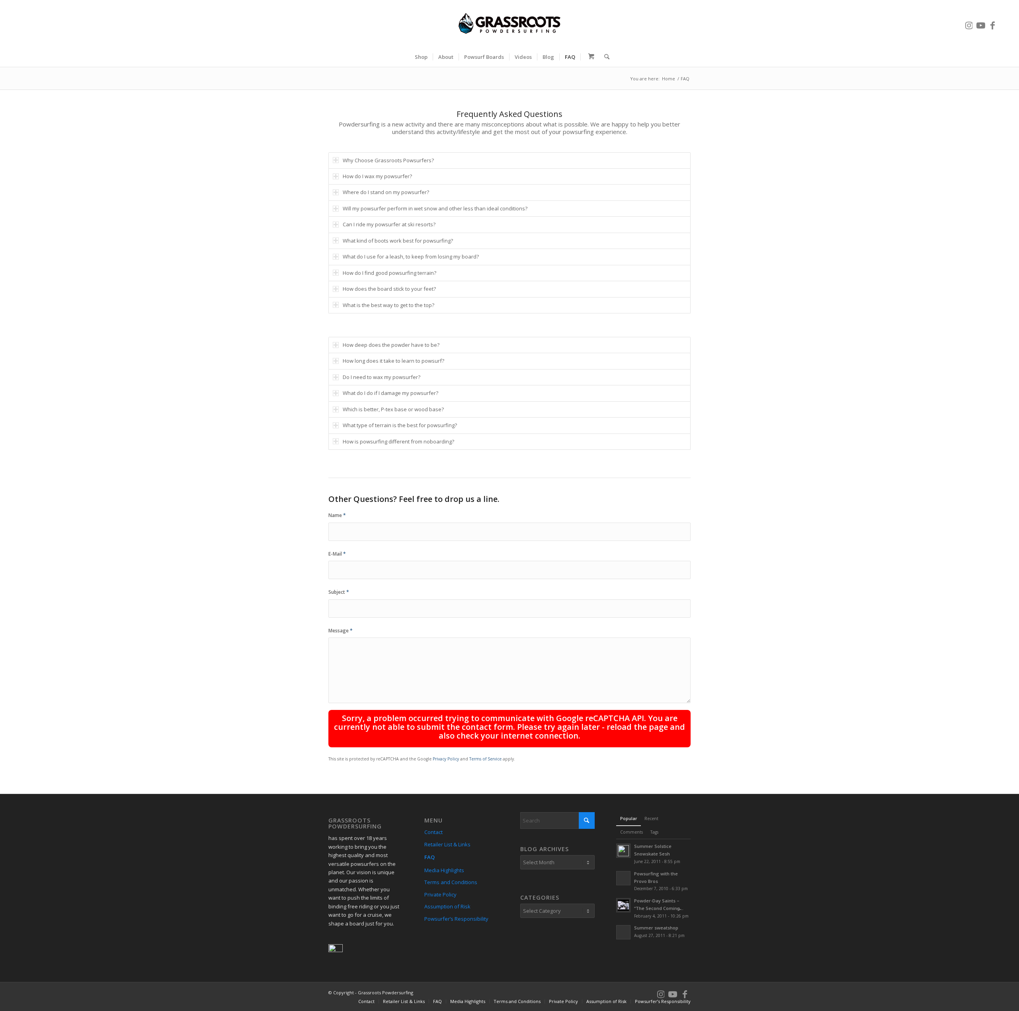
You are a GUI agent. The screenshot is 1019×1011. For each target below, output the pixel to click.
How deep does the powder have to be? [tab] (391, 344)
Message (340, 630)
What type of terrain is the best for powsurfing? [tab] (400, 425)
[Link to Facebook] (993, 23)
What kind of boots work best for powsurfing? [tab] (398, 240)
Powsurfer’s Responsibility (456, 918)
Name (337, 515)
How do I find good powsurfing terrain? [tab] (389, 272)
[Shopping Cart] (589, 57)
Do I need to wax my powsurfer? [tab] (381, 377)
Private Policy (440, 894)
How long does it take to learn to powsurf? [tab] (393, 360)
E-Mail (337, 553)
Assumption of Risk (447, 906)
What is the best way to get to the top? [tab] (388, 305)
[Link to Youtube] (981, 23)
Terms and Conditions (450, 882)
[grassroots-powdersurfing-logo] (509, 23)
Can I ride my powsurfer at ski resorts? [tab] (389, 224)
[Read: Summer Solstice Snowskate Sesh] (623, 851)
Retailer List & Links (447, 844)
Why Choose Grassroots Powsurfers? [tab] (388, 160)
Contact (433, 832)
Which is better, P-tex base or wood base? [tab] (393, 409)
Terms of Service (485, 759)
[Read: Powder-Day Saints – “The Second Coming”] (623, 905)
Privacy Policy (446, 759)
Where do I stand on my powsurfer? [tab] (386, 192)
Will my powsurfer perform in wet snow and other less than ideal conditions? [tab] (435, 208)
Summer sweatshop (656, 928)
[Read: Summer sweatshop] (623, 932)
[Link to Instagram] (969, 23)
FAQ (429, 857)
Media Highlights (444, 870)
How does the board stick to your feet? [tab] (389, 288)
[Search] (604, 57)
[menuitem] (421, 57)
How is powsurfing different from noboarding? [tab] (398, 441)
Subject (338, 592)
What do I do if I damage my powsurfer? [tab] (390, 393)
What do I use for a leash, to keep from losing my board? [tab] (411, 256)
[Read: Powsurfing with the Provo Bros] (623, 878)
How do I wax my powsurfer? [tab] (377, 176)
